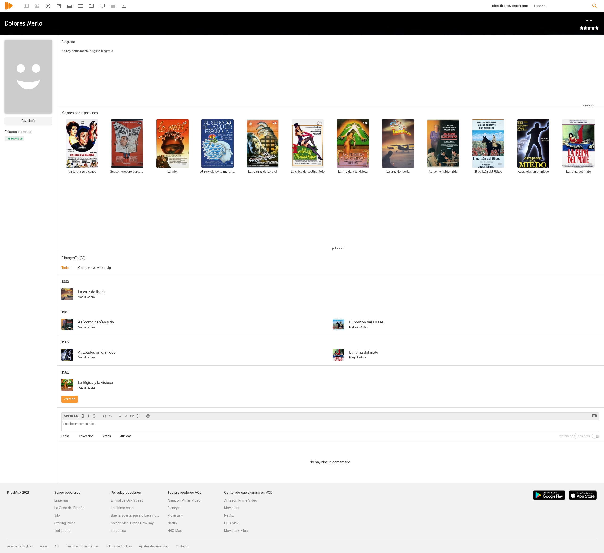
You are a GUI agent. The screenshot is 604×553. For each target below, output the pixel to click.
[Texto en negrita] (83, 416)
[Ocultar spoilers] (71, 416)
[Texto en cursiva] (88, 416)
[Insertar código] (110, 416)
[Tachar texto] (94, 416)
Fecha (65, 436)
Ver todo (70, 399)
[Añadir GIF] (132, 416)
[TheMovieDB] (15, 141)
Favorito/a (28, 121)
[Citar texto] (104, 416)
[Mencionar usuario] (148, 416)
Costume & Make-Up (94, 268)
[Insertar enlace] (120, 416)
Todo (65, 268)
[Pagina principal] (9, 9)
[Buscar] (594, 5)
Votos (107, 436)
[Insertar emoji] (137, 416)
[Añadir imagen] (126, 416)
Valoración (86, 436)
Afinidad (126, 436)
